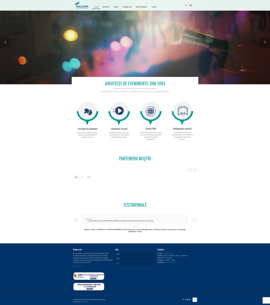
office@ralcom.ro (167, 253)
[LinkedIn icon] (187, 299)
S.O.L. (118, 263)
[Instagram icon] (189, 299)
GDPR (118, 254)
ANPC (118, 258)
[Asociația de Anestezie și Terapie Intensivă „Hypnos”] (88, 177)
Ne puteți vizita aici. (170, 262)
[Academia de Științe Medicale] (76, 177)
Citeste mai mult (78, 266)
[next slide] (195, 170)
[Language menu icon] (191, 5)
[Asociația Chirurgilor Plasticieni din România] (82, 177)
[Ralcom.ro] (82, 5)
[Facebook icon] (183, 299)
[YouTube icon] (185, 299)
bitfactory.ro (84, 302)
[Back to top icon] (195, 300)
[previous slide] (190, 170)
